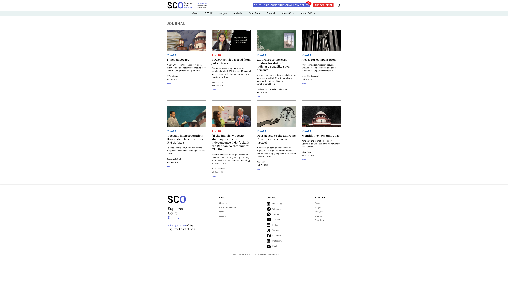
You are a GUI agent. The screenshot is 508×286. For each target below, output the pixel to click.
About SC (286, 13)
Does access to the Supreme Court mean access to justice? (276, 139)
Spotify (275, 214)
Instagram (277, 241)
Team (221, 211)
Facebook (276, 235)
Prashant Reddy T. (264, 89)
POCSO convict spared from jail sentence (231, 61)
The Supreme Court (227, 207)
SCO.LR (209, 13)
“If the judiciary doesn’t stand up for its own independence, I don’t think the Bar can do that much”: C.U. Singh (230, 142)
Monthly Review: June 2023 (321, 135)
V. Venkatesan (172, 76)
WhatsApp (277, 203)
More (169, 83)
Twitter (275, 230)
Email (274, 246)
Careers (222, 216)
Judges (223, 13)
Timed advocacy (178, 59)
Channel (270, 13)
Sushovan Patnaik (174, 159)
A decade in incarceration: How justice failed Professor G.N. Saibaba (186, 139)
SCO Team (261, 162)
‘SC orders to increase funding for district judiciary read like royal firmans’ (273, 65)
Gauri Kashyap (217, 82)
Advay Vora (306, 152)
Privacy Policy (260, 254)
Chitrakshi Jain (281, 89)
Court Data (254, 13)
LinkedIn (276, 225)
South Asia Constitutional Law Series (281, 5)
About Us (223, 203)
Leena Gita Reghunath (310, 76)
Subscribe (322, 5)
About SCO (306, 13)
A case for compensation (319, 59)
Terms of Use (273, 254)
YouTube (276, 219)
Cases (195, 13)
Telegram (276, 209)
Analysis (237, 13)
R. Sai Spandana (218, 168)
